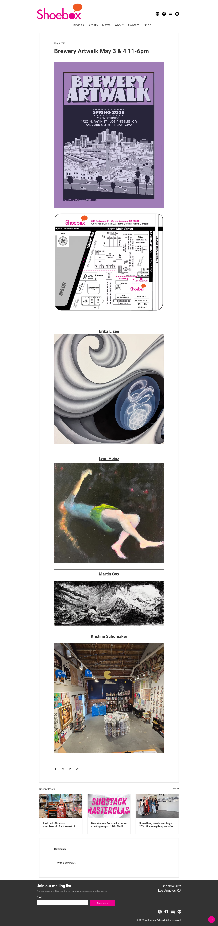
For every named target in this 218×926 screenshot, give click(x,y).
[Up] (211, 919)
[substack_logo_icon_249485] (170, 14)
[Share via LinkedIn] (70, 768)
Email (40, 897)
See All (176, 788)
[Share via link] (77, 768)
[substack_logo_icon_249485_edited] (173, 912)
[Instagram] (157, 14)
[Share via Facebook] (55, 768)
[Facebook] (164, 14)
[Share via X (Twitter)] (62, 768)
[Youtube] (177, 14)
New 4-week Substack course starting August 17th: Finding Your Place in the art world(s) (108, 825)
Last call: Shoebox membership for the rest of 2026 (59, 825)
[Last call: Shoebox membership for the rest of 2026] (60, 806)
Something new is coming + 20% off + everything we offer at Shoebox (156, 825)
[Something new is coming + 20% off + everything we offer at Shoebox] (157, 806)
